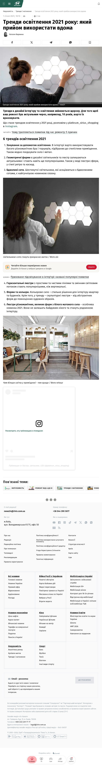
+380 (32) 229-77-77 (22, 722)
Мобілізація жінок (78, 590)
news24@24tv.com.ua (14, 511)
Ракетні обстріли (46, 580)
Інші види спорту (46, 664)
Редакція (7, 540)
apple (29, 736)
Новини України (15, 583)
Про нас (7, 535)
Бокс (41, 650)
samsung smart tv (60, 736)
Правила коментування (45, 555)
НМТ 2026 (74, 626)
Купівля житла (14, 653)
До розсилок (84, 680)
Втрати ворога (45, 601)
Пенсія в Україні (15, 637)
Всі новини (13, 576)
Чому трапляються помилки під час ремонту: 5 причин (44, 132)
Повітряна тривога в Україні (51, 591)
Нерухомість (8, 11)
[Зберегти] (90, 42)
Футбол (42, 653)
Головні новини (15, 580)
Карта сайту (73, 553)
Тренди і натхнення (24, 11)
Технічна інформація (44, 559)
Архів (70, 549)
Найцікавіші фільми (48, 616)
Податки (12, 633)
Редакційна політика (12, 544)
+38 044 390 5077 (61, 511)
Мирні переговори (47, 587)
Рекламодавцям (10, 557)
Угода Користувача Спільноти (48, 550)
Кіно (41, 612)
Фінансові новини (16, 623)
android (14, 736)
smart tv (44, 736)
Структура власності (76, 544)
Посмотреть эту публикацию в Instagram (24, 431)
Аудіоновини (13, 594)
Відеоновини (14, 591)
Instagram (11, 126)
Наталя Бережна (16, 34)
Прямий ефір (14, 587)
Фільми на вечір (46, 623)
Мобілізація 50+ (77, 586)
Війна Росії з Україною (50, 576)
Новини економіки (17, 612)
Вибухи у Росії (45, 598)
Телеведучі (8, 553)
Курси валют (13, 620)
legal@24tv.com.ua (38, 725)
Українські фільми (47, 620)
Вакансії (71, 540)
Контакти (72, 535)
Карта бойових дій (47, 583)
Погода (11, 598)
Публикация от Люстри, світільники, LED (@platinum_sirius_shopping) (39, 466)
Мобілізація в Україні (81, 576)
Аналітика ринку (15, 650)
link (54, 522)
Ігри (70, 557)
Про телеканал (10, 549)
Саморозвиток (76, 630)
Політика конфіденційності (47, 535)
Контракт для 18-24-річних (81, 593)
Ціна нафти (13, 616)
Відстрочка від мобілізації (81, 597)
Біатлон (42, 660)
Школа (73, 623)
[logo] (17, 3)
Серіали (42, 631)
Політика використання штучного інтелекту (50, 541)
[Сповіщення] (99, 3)
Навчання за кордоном (80, 633)
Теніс (41, 657)
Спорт (42, 646)
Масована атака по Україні (51, 594)
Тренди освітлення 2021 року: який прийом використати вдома (60, 11)
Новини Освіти (77, 612)
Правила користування (13, 562)
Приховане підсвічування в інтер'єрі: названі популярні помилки (50, 276)
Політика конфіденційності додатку (50, 546)
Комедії (42, 627)
